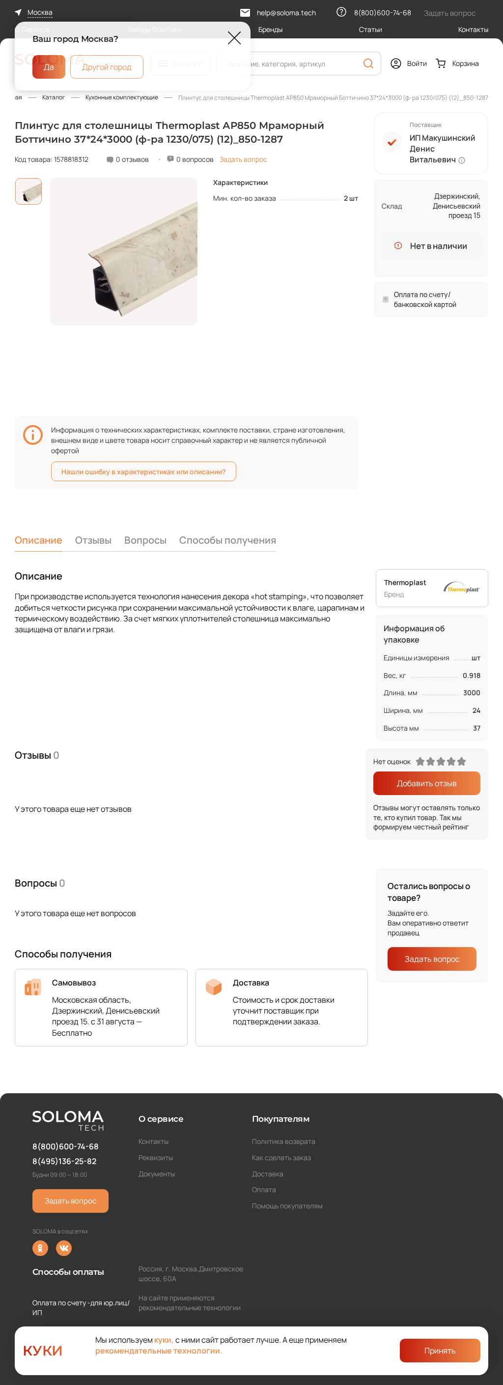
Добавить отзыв (427, 783)
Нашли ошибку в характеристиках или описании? (143, 471)
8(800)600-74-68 (65, 1146)
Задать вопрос (243, 159)
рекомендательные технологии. (159, 1350)
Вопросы (145, 540)
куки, (164, 1339)
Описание (38, 540)
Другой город (107, 66)
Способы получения (227, 540)
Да (49, 66)
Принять (440, 1350)
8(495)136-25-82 (64, 1161)
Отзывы (93, 540)
